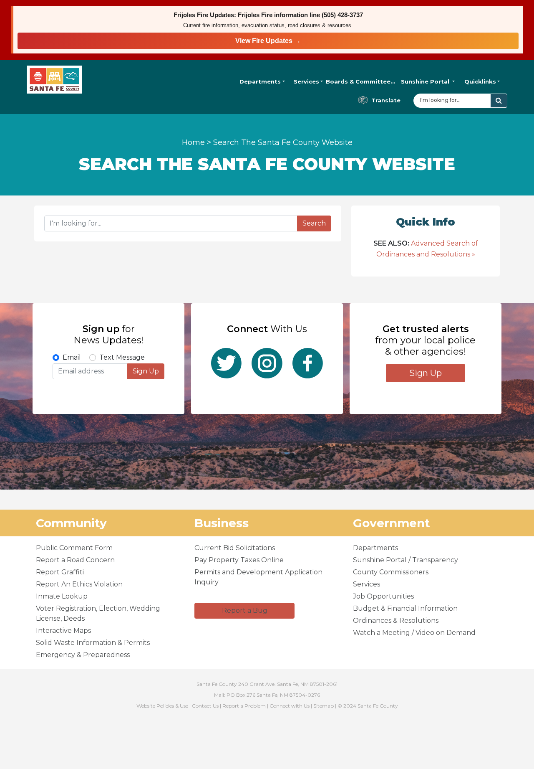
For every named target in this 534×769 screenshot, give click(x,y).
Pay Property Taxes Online (239, 560)
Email (72, 357)
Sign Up (146, 371)
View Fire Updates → (268, 40)
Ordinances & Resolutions (395, 620)
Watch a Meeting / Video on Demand (414, 633)
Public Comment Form (74, 548)
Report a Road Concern (75, 560)
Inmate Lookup (62, 596)
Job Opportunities (383, 596)
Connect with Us (290, 706)
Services (306, 81)
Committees (360, 81)
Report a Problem (244, 706)
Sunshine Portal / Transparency (405, 560)
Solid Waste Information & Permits (93, 643)
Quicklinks (480, 81)
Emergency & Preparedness (83, 655)
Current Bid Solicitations (234, 548)
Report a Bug (244, 610)
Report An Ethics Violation (79, 584)
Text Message (122, 357)
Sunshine (425, 81)
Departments (260, 81)
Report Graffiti (60, 572)
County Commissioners (390, 572)
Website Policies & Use (162, 706)
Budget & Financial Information (405, 608)
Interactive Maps (63, 630)
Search (314, 223)
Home (193, 142)
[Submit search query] (498, 101)
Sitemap (323, 706)
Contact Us (205, 706)
